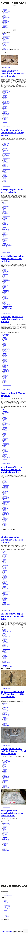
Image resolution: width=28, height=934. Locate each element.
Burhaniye (5, 832)
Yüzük (4, 559)
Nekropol (5, 203)
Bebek (4, 765)
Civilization (5, 176)
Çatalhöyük (5, 760)
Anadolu (5, 771)
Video (4, 18)
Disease (5, 355)
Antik (4, 164)
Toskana (5, 418)
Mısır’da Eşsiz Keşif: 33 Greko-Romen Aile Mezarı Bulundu (13, 319)
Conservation (6, 155)
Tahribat (5, 20)
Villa (4, 828)
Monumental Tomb (7, 99)
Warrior (5, 568)
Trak (4, 552)
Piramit (4, 483)
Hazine (4, 562)
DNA (4, 346)
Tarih (4, 112)
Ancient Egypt (6, 158)
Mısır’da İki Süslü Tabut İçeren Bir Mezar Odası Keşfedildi (12, 258)
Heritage (5, 174)
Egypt (4, 156)
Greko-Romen (6, 334)
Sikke (4, 630)
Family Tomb (6, 351)
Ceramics (5, 104)
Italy (4, 219)
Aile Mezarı (5, 338)
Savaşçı (5, 554)
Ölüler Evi (5, 762)
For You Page (6, 725)
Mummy (5, 154)
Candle (4, 358)
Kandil (4, 344)
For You (5, 724)
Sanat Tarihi (5, 162)
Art (4, 171)
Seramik (5, 95)
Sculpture (5, 106)
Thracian (5, 566)
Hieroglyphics (6, 502)
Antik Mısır (5, 150)
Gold (4, 572)
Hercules (5, 107)
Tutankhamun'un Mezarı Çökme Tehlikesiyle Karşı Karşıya (12, 132)
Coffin (4, 276)
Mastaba (5, 482)
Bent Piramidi (6, 485)
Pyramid (5, 496)
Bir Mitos (5, 22)
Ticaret (4, 830)
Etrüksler (5, 414)
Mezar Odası (6, 92)
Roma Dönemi (6, 91)
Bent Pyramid (6, 497)
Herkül (4, 98)
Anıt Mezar (5, 90)
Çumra (4, 766)
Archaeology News (7, 245)
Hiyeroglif (5, 491)
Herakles (5, 97)
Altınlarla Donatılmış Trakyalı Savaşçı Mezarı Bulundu (12, 540)
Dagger (4, 575)
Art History (5, 117)
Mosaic (4, 827)
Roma (4, 109)
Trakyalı (5, 551)
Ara (14, 5)
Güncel (4, 119)
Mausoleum (5, 499)
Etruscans (5, 427)
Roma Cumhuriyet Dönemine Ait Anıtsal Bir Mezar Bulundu (12, 73)
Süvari (4, 555)
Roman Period (6, 101)
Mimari (4, 829)
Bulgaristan (5, 565)
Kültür (4, 165)
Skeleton (5, 217)
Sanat (4, 161)
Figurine (5, 359)
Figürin (4, 345)
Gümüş (4, 629)
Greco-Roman (6, 348)
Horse (4, 578)
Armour (5, 576)
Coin (4, 635)
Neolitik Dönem (6, 761)
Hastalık (5, 342)
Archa (4, 605)
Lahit (4, 93)
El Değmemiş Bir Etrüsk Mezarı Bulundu (12, 190)
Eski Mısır (5, 487)
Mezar (4, 144)
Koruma (5, 148)
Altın (4, 557)
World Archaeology (7, 248)
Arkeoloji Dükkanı (8, 895)
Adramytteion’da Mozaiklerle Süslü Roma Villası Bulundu (12, 813)
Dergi (4, 16)
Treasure (5, 577)
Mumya (5, 146)
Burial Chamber (6, 49)
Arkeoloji (5, 9)
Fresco (4, 503)
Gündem (5, 118)
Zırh (4, 561)
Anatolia (5, 772)
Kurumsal (5, 25)
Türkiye (5, 769)
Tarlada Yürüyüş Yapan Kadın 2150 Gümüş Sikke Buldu (12, 616)
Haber (4, 177)
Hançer (4, 560)
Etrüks (4, 413)
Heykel (4, 96)
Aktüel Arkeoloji (6, 67)
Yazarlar (5, 10)
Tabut (4, 270)
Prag (4, 633)
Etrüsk (4, 202)
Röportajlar (5, 12)
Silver (4, 634)
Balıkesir (5, 833)
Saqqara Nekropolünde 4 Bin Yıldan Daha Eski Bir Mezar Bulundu (12, 694)
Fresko (4, 492)
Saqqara (5, 703)
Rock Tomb (5, 279)
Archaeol (5, 459)
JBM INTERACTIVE (7, 931)
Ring (4, 573)
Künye (5, 915)
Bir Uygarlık (6, 21)
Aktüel (4, 15)
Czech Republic (6, 636)
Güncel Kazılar (6, 11)
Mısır (4, 149)
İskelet (4, 207)
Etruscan (5, 212)
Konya (4, 767)
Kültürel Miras (6, 17)
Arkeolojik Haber (7, 244)
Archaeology (6, 113)
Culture (4, 175)
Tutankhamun (6, 143)
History (4, 115)
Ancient (5, 122)
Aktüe (4, 526)
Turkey (4, 770)
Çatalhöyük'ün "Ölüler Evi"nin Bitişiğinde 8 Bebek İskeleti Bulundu (13, 751)
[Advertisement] (14, 866)
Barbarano (5, 416)
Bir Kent (5, 23)
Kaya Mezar (6, 272)
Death (4, 356)
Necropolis (5, 213)
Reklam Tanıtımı (7, 908)
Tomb (4, 151)
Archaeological (6, 114)
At (3, 563)
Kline (4, 208)
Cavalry (5, 570)
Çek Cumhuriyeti (7, 631)
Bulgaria (5, 579)
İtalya (4, 211)
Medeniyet (5, 166)
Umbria (5, 419)
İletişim (4, 26)
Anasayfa (5, 7)
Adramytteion (6, 823)
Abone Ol (5, 27)
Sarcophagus (6, 103)
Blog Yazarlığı (6, 13)
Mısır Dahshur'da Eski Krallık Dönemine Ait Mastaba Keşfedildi (11, 469)
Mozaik (5, 826)
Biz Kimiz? (6, 916)
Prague (4, 638)
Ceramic (5, 218)
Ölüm (4, 343)
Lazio (4, 420)
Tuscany (5, 430)
